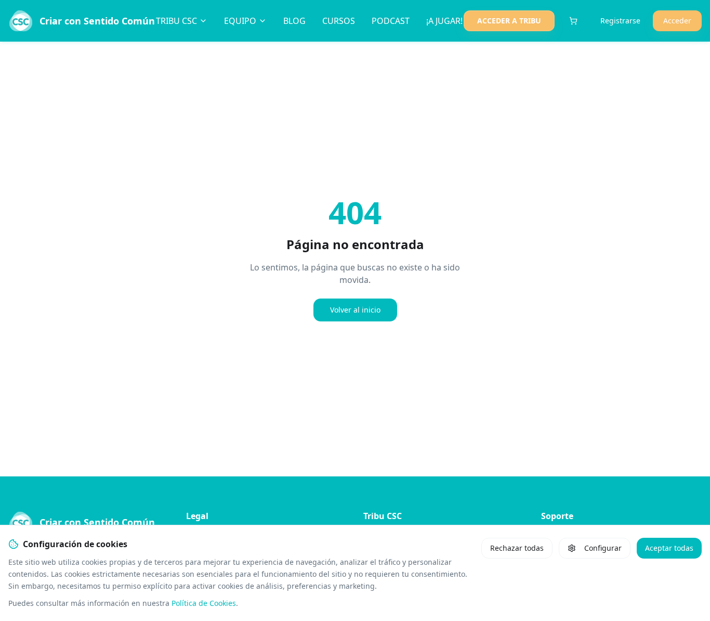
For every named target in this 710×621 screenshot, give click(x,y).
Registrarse (620, 20)
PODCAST (391, 21)
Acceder (677, 20)
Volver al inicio (355, 310)
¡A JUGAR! (444, 21)
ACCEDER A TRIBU (509, 20)
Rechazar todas (517, 548)
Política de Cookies (204, 603)
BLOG (294, 21)
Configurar (603, 548)
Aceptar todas (669, 548)
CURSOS (338, 21)
